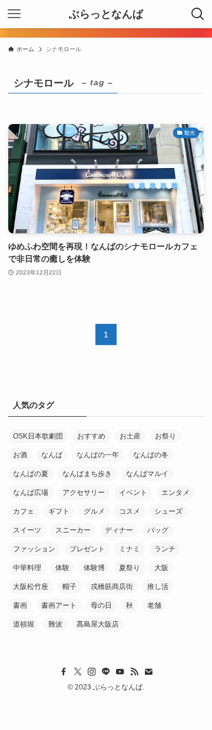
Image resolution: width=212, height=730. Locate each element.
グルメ (94, 511)
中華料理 (27, 568)
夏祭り (129, 568)
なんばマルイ (147, 474)
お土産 (130, 436)
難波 (55, 624)
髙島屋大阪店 (98, 624)
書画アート (59, 605)
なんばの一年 (98, 455)
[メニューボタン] (14, 14)
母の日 (101, 605)
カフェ (23, 511)
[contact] (148, 672)
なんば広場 (30, 492)
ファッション (34, 549)
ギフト (58, 511)
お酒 (20, 455)
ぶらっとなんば (106, 14)
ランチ (164, 549)
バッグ (157, 530)
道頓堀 (23, 624)
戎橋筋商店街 (112, 586)
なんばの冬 (150, 455)
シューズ (168, 511)
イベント (133, 492)
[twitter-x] (77, 672)
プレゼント (87, 549)
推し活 (157, 586)
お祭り (165, 436)
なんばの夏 (30, 474)
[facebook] (63, 672)
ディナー (119, 530)
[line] (106, 672)
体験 (62, 568)
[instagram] (92, 672)
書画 (20, 605)
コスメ (129, 511)
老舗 (154, 605)
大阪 (161, 568)
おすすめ (91, 436)
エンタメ (175, 492)
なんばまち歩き (87, 474)
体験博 (94, 568)
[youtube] (120, 672)
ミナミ (129, 549)
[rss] (134, 672)
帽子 (69, 586)
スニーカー (73, 530)
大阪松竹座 (30, 586)
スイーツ (27, 530)
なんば (51, 455)
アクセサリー (83, 492)
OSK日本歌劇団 (38, 436)
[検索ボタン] (198, 14)
